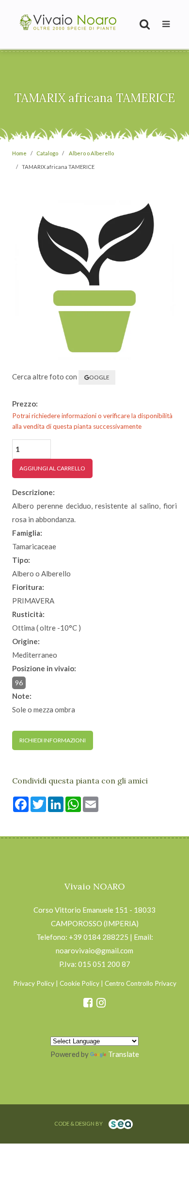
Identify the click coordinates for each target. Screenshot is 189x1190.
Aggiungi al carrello (52, 468)
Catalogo (47, 153)
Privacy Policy (33, 983)
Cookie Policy (79, 983)
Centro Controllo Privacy (140, 983)
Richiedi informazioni (52, 740)
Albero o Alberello (91, 153)
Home (19, 153)
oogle (99, 377)
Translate (123, 1054)
